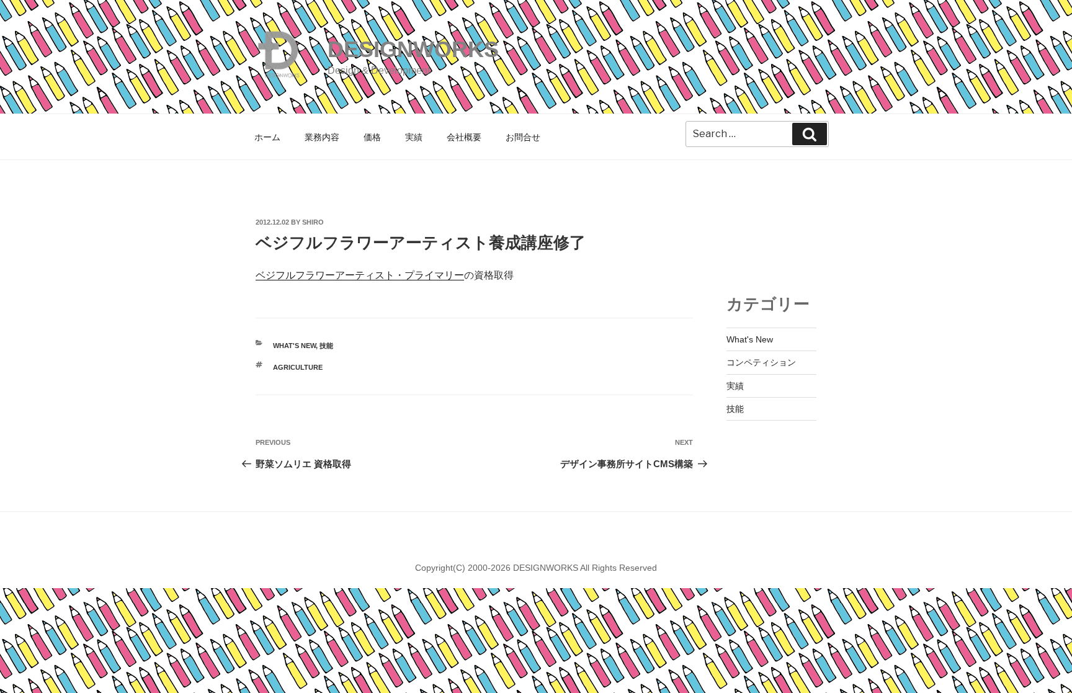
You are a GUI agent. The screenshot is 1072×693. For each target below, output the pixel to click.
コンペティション (761, 362)
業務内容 (322, 137)
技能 (326, 345)
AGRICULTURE (298, 367)
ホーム (267, 137)
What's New (294, 345)
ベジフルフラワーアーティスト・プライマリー (360, 275)
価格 (372, 137)
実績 (413, 137)
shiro (313, 222)
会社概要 (464, 137)
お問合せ (523, 137)
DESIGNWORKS (413, 49)
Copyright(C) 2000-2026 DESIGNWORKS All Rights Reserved (536, 568)
